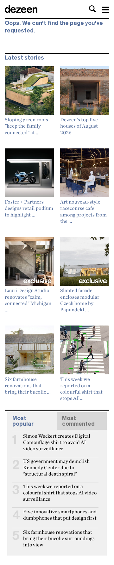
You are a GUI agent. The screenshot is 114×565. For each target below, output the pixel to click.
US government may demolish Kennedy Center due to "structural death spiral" (56, 464)
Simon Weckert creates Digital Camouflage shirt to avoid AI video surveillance (56, 438)
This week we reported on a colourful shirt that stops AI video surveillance (60, 489)
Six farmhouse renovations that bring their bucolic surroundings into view (59, 534)
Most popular (23, 421)
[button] (92, 8)
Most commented (78, 421)
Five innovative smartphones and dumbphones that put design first (60, 514)
